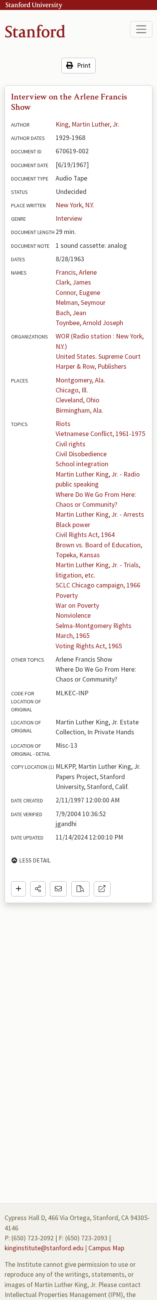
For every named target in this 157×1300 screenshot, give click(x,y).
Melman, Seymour (81, 302)
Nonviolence (73, 615)
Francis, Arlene (76, 272)
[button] (38, 888)
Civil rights (70, 444)
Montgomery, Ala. (80, 380)
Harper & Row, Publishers (91, 366)
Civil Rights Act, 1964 (85, 534)
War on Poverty (77, 605)
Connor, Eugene (78, 292)
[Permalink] (102, 888)
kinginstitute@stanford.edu (44, 1248)
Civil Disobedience (81, 454)
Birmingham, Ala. (79, 410)
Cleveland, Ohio (77, 400)
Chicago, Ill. (72, 390)
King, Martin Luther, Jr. (87, 124)
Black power (73, 525)
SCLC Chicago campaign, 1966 (98, 585)
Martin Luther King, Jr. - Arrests (100, 514)
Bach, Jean (71, 313)
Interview (69, 218)
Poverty (67, 595)
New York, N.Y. (75, 205)
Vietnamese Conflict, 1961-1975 (100, 434)
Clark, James (73, 282)
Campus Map (106, 1248)
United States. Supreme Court (98, 356)
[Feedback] (58, 888)
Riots (63, 424)
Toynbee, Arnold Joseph (89, 323)
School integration (82, 464)
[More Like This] (80, 888)
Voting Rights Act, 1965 (89, 646)
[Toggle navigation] (141, 29)
